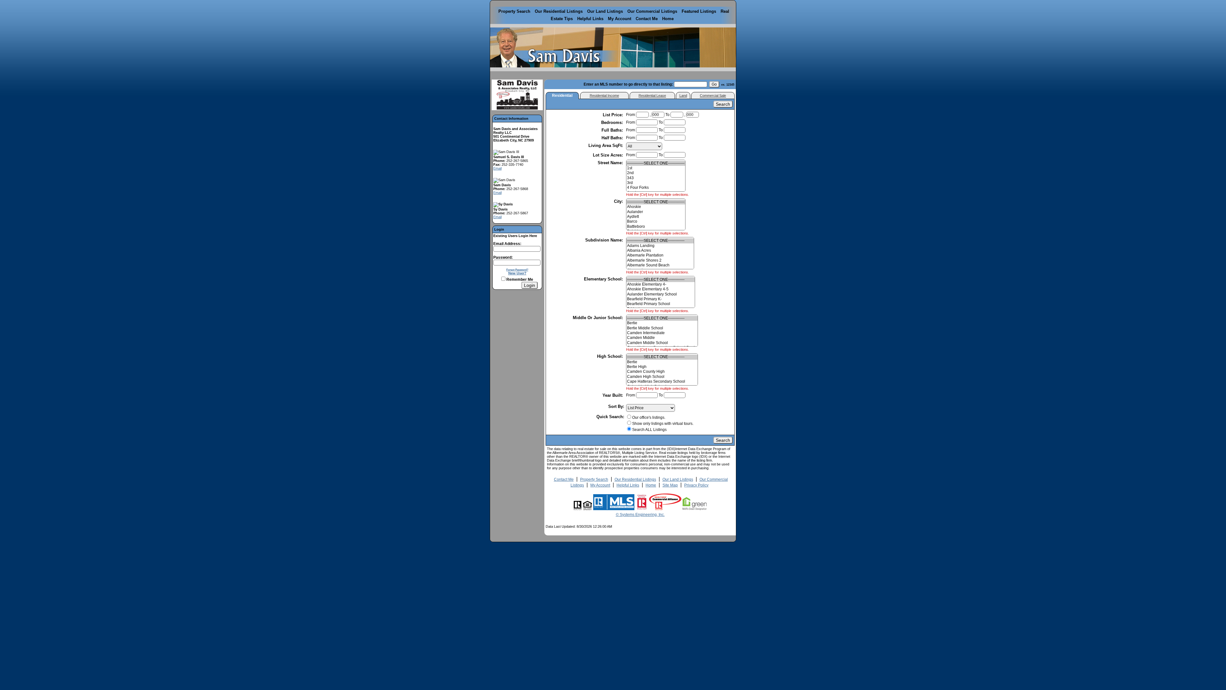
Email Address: (507, 243)
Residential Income (604, 95)
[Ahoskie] (655, 206)
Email (497, 168)
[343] (655, 178)
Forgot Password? (517, 269)
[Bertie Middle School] (662, 328)
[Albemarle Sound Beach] (660, 265)
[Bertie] (662, 323)
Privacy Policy (696, 485)
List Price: (613, 114)
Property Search (514, 11)
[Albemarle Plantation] (660, 255)
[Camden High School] (662, 376)
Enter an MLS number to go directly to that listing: (628, 84)
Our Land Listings (605, 11)
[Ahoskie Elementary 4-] (660, 284)
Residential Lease (652, 95)
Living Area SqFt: (606, 145)
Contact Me (647, 18)
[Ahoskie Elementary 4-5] (660, 289)
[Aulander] (655, 212)
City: (619, 201)
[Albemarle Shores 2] (660, 260)
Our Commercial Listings (652, 11)
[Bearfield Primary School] (660, 304)
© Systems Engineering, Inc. (640, 514)
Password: (503, 257)
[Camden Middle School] (662, 343)
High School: (610, 356)
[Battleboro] (655, 226)
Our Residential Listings (559, 11)
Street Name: (611, 162)
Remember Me (519, 279)
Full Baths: (613, 130)
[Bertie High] (662, 366)
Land (683, 95)
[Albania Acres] (660, 250)
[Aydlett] (655, 216)
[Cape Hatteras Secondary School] (662, 381)
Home (668, 18)
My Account (619, 18)
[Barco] (655, 221)
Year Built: (613, 395)
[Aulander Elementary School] (660, 294)
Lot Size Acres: (608, 155)
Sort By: (616, 406)
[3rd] (655, 182)
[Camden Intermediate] (662, 333)
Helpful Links (590, 18)
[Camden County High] (662, 371)
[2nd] (655, 173)
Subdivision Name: (604, 240)
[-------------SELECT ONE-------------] (655, 163)
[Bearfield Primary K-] (660, 299)
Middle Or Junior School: (598, 317)
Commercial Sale (713, 95)
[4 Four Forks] (655, 187)
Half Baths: (613, 137)
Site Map (670, 485)
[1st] (655, 168)
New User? (517, 273)
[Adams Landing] (660, 245)
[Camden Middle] (662, 337)
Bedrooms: (612, 122)
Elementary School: (604, 279)
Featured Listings (699, 11)
